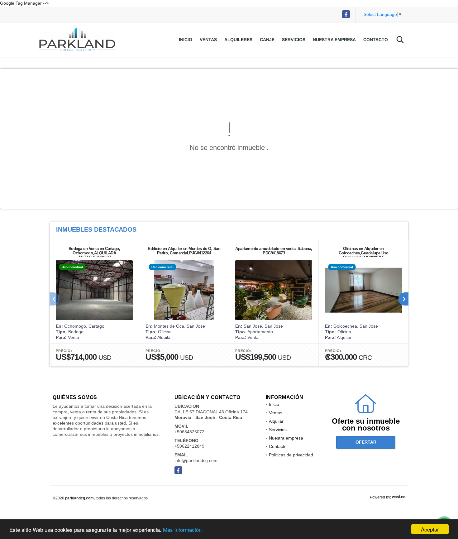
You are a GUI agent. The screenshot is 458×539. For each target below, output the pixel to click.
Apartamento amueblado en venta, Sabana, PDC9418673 (273, 250)
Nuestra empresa (334, 39)
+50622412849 (189, 446)
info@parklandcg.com (195, 460)
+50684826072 (189, 431)
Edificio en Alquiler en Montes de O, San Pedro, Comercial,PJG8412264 (184, 250)
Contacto (375, 39)
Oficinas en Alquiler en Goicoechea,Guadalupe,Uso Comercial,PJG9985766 (364, 253)
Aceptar (430, 529)
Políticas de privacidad (291, 454)
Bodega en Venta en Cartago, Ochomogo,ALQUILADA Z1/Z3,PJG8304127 (94, 253)
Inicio (185, 39)
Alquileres (238, 39)
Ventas (208, 39)
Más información (182, 529)
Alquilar (276, 421)
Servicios (293, 39)
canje (267, 39)
